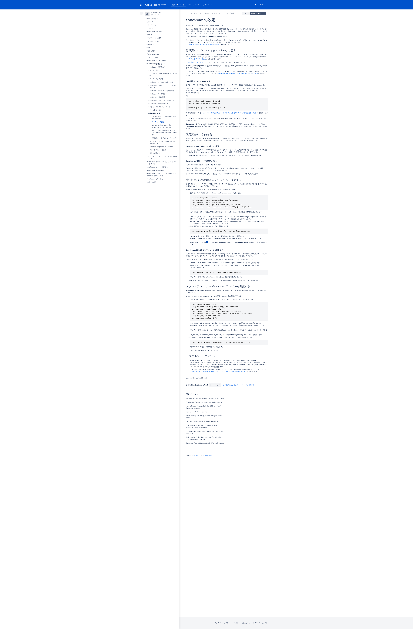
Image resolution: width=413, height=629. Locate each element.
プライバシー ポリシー (222, 623)
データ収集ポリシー (156, 110)
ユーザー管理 (154, 70)
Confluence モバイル (154, 31)
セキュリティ (245, 623)
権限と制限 (151, 51)
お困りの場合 (151, 182)
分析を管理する (154, 153)
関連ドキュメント (178, 5)
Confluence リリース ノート (157, 179)
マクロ (149, 35)
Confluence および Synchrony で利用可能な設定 (202, 44)
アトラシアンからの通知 (157, 150)
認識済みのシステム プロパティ (198, 62)
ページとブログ (152, 25)
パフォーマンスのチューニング (159, 107)
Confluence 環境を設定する (158, 103)
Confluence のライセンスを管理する (161, 91)
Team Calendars (153, 54)
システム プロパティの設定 (197, 59)
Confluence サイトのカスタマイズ (161, 82)
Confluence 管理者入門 (157, 67)
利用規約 (236, 623)
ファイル (150, 28)
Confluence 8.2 (156, 13)
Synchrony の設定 (158, 122)
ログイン (263, 5)
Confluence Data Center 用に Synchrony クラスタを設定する (237, 73)
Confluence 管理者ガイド (156, 64)
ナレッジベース (194, 5)
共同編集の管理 (154, 113)
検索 (256, 4)
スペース (150, 22)
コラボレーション (153, 41)
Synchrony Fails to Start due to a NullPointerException (205, 443)
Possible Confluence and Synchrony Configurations (204, 402)
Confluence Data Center (155, 170)
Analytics (150, 44)
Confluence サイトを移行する (157, 167)
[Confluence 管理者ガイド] (225, 13)
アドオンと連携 (152, 57)
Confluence (196, 455)
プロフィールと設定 (154, 38)
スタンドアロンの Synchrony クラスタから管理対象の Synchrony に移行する (164, 133)
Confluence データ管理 (157, 94)
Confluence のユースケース (156, 60)
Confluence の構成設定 (157, 97)
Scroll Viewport (207, 455)
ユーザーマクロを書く (156, 79)
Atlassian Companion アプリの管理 (161, 147)
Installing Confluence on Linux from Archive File (202, 421)
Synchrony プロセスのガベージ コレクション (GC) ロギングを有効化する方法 (229, 113)
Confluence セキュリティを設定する (161, 100)
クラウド (246, 13)
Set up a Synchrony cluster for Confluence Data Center (205, 398)
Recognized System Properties (197, 412)
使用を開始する (152, 18)
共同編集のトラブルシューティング (164, 138)
